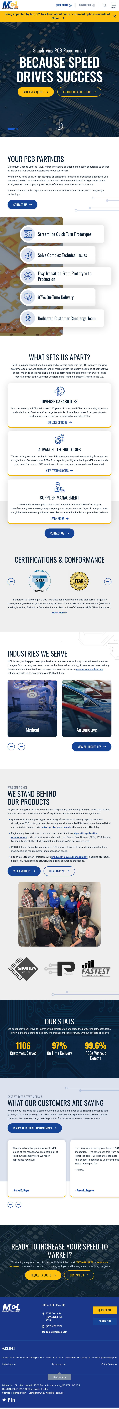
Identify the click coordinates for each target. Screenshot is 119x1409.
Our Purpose (57, 871)
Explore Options (57, 422)
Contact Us (20, 204)
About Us (7, 1357)
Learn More (57, 518)
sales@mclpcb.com (56, 1332)
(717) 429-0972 (84, 1262)
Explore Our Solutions (77, 92)
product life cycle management (69, 856)
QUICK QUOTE (62, 5)
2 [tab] (17, 129)
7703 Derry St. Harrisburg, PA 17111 (54, 1317)
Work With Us (21, 871)
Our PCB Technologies (27, 1357)
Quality (84, 1357)
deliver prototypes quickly (56, 827)
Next (107, 581)
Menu (113, 7)
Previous (11, 581)
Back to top (59, 1377)
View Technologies (57, 470)
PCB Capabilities (67, 1357)
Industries (7, 1364)
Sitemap (6, 1393)
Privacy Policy (19, 1393)
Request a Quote (34, 92)
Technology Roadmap (103, 1357)
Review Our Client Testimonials (32, 1128)
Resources (57, 1364)
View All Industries (89, 747)
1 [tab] (11, 129)
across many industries (89, 669)
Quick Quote (104, 1310)
